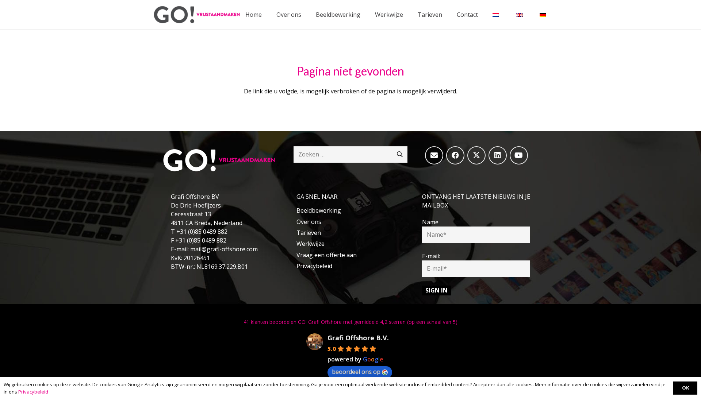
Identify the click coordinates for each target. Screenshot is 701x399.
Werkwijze (310, 244)
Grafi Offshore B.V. (358, 337)
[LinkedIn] (498, 155)
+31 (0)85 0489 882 (201, 232)
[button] (365, 14)
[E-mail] (434, 155)
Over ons (308, 222)
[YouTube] (519, 155)
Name (430, 222)
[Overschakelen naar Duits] (544, 14)
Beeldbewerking (318, 210)
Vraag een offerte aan (326, 255)
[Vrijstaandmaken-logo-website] (197, 15)
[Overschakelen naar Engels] (520, 14)
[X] (476, 155)
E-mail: (431, 256)
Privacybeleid (314, 266)
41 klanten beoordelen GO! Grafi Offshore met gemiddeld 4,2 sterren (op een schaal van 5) (350, 321)
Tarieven (308, 233)
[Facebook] (455, 155)
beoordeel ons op (356, 372)
